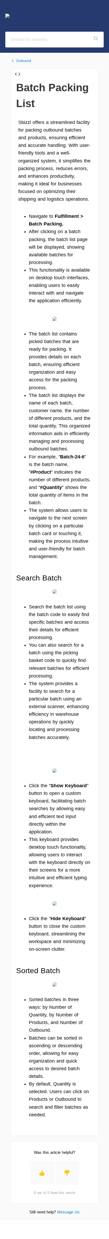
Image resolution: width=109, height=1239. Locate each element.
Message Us (68, 1212)
